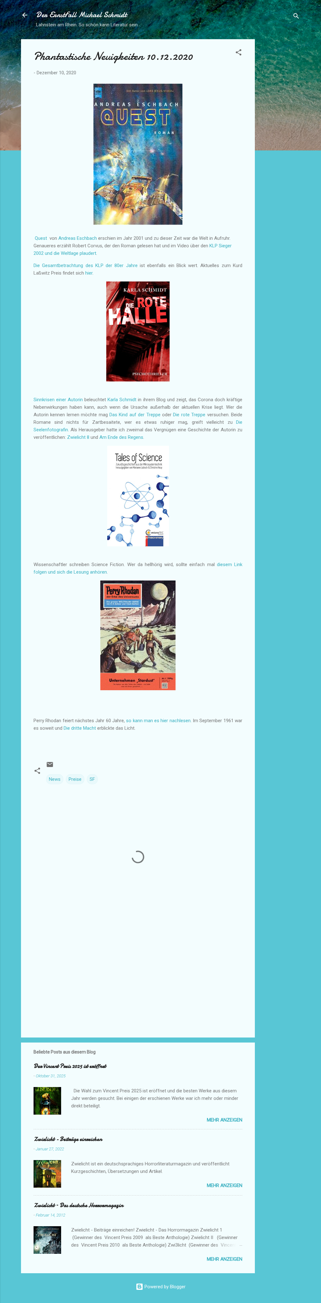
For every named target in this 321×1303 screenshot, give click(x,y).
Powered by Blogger (164, 1287)
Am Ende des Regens (121, 437)
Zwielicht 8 (79, 437)
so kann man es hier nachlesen (158, 720)
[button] (238, 53)
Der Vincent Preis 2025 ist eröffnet (70, 1066)
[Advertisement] (280, 133)
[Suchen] (296, 17)
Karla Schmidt (122, 399)
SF (92, 779)
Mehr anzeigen (224, 1120)
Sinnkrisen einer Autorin (59, 399)
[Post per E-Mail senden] (50, 767)
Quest (41, 238)
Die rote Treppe (190, 415)
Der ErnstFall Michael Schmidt (81, 15)
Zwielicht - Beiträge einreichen (68, 1139)
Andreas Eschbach (77, 238)
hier (88, 273)
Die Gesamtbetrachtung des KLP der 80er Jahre (86, 265)
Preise (75, 779)
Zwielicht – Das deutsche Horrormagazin (78, 1205)
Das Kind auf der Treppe (134, 415)
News (55, 779)
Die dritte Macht (80, 728)
